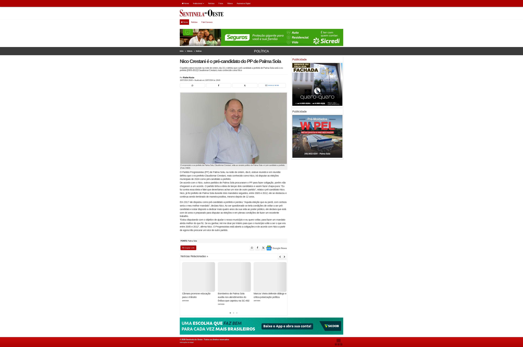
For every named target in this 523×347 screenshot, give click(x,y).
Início (181, 51)
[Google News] (276, 247)
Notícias (211, 3)
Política (261, 51)
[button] (230, 313)
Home (186, 3)
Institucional (198, 3)
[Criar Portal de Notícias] (338, 342)
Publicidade (299, 59)
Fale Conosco (206, 22)
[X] (244, 85)
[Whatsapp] (192, 85)
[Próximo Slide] (284, 256)
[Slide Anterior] (280, 256)
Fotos (220, 3)
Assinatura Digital (243, 3)
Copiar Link (189, 248)
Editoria (189, 51)
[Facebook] (218, 85)
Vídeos (230, 3)
